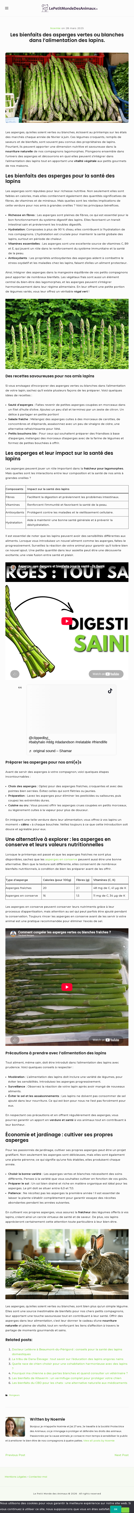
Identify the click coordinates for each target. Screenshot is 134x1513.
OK (115, 1509)
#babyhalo (37, 742)
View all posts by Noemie (99, 1440)
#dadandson (64, 742)
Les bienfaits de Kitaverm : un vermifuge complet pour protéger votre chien (66, 1378)
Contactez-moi (38, 1476)
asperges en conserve (61, 859)
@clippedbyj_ (39, 738)
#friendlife (99, 742)
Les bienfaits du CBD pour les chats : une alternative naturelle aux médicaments (69, 1382)
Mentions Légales (15, 1476)
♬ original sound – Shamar (50, 751)
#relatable (83, 742)
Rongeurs (14, 1395)
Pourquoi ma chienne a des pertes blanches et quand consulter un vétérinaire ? (70, 1373)
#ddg (50, 742)
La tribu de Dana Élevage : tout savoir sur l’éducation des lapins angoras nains (67, 1359)
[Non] (125, 1510)
